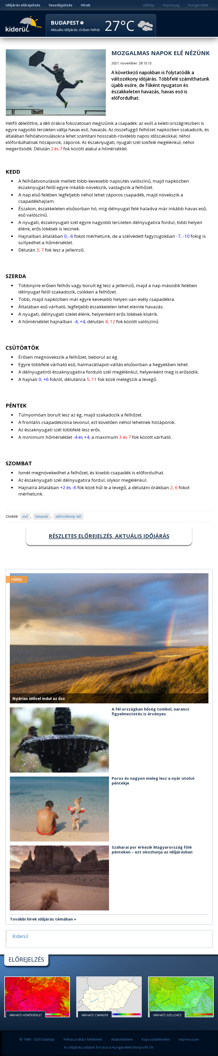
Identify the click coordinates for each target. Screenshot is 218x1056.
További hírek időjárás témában (41, 919)
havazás (41, 516)
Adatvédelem (122, 1039)
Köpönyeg (171, 5)
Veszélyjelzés (60, 5)
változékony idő (68, 516)
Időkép (148, 5)
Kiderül (25, 23)
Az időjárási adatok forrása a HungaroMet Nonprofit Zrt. (109, 1047)
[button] (75, 25)
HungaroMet (198, 5)
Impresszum (189, 1039)
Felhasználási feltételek (83, 1039)
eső (25, 516)
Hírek (85, 5)
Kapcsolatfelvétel (156, 1039)
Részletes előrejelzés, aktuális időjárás (109, 536)
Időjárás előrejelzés (23, 5)
